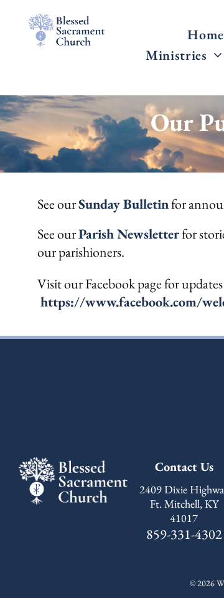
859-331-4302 (184, 534)
